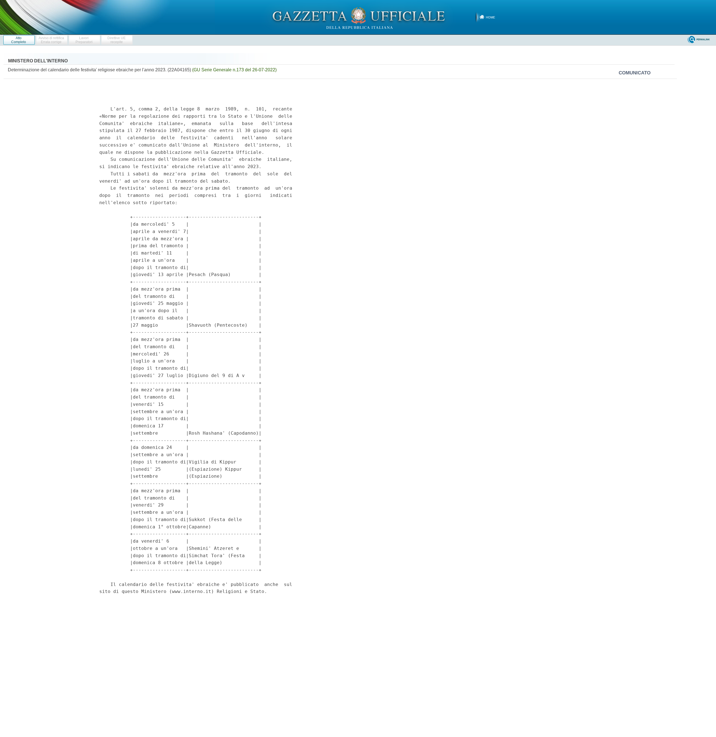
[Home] (358, 17)
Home (490, 17)
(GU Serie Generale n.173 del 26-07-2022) (234, 69)
